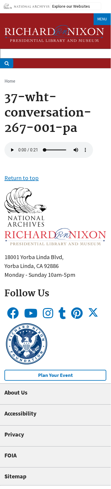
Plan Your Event (55, 375)
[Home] (54, 33)
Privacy (14, 434)
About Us (15, 392)
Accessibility (20, 413)
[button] (25, 224)
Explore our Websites (71, 6)
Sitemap (15, 476)
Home (9, 81)
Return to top (21, 177)
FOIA (10, 455)
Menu (102, 19)
